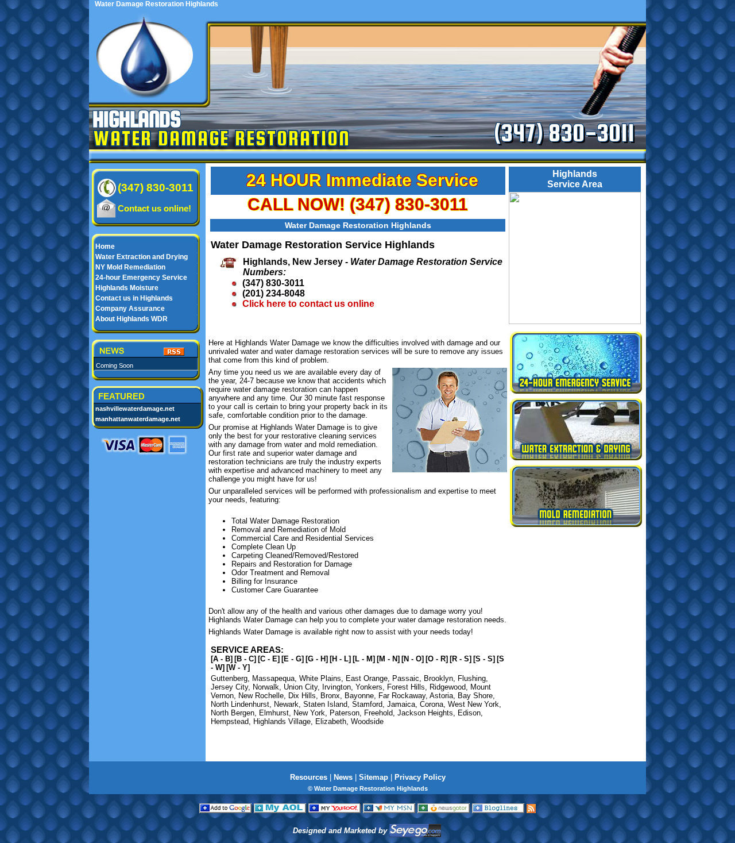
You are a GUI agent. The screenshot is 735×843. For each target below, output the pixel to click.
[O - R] (436, 659)
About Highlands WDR (131, 319)
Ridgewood (448, 687)
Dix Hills (302, 695)
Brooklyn (438, 678)
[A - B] (222, 659)
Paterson (344, 713)
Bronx (330, 695)
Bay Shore (475, 695)
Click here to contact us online (308, 304)
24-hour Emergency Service (141, 278)
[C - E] (269, 659)
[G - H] (316, 659)
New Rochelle (261, 695)
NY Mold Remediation (130, 267)
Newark (286, 704)
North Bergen (232, 713)
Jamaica (401, 704)
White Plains (320, 678)
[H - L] (340, 659)
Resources (308, 777)
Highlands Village (282, 721)
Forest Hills (406, 687)
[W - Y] (238, 667)
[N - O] (412, 659)
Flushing (472, 678)
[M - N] (388, 659)
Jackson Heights (425, 713)
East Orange (367, 678)
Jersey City (229, 687)
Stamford (367, 704)
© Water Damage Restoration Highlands (368, 788)
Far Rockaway (401, 695)
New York (309, 713)
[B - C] (245, 659)
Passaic (405, 678)
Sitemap (373, 777)
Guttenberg (229, 678)
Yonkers (368, 687)
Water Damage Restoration (222, 137)
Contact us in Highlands (134, 298)
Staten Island (325, 704)
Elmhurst (274, 713)
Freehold (378, 713)
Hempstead (230, 721)
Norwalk (266, 687)
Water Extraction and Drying (141, 257)
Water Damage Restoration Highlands (358, 225)
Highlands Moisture (126, 288)
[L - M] (364, 659)
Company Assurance (130, 309)
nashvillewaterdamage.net (135, 408)
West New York (473, 704)
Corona (431, 704)
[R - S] (460, 659)
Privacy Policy (420, 777)
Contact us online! (154, 208)
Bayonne (359, 695)
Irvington (336, 687)
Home (105, 246)
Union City (301, 687)
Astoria (441, 695)
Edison (469, 713)
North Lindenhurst (240, 704)
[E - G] (292, 659)
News (343, 777)
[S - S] (484, 659)
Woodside (367, 721)
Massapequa (273, 678)
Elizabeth (330, 721)
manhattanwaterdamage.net (137, 418)
